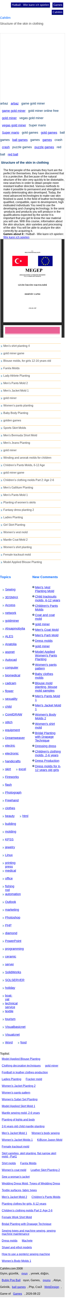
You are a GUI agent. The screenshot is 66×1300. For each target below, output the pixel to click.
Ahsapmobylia (9, 628)
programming (9, 949)
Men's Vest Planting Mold (44, 589)
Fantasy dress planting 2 (18, 509)
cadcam (8, 683)
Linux (7, 855)
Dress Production (47, 761)
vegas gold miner (14, 125)
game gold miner (14, 111)
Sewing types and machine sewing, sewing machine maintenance (29, 1232)
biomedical (8, 675)
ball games (20, 140)
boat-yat (8, 996)
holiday (7, 988)
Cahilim (57, 12)
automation (8, 894)
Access (7, 605)
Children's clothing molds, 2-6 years (48, 753)
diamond (8, 933)
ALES (7, 636)
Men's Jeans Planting (16, 442)
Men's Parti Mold (46, 635)
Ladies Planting (13, 517)
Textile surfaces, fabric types (19, 1190)
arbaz (15, 103)
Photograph (8, 792)
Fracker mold (34, 1079)
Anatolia (8, 644)
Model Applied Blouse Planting (22, 562)
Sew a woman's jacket (16, 1176)
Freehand (8, 800)
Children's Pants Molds (46, 1196)
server (7, 964)
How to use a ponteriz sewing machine (26, 1254)
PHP (7, 925)
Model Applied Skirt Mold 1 (18, 1106)
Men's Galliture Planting (18, 487)
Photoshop (8, 917)
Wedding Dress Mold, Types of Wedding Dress (31, 1183)
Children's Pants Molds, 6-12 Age (24, 465)
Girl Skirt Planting (14, 524)
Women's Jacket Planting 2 (19, 1085)
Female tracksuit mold (17, 554)
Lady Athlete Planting (16, 375)
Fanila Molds (11, 368)
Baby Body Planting (15, 412)
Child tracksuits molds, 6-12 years (47, 598)
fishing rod (8, 886)
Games (57, 4)
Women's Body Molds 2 (45, 716)
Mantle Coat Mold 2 (15, 539)
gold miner (9, 118)
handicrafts (8, 761)
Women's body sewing (46, 1133)
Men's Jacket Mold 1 (16, 390)
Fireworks (8, 777)
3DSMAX (8, 597)
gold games (49, 132)
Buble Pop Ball (11, 1280)
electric (7, 745)
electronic (8, 753)
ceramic (8, 956)
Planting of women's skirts (19, 502)
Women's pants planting (18, 405)
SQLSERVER (9, 980)
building (8, 824)
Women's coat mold (14, 1169)
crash (6, 147)
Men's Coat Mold (47, 630)
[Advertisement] (33, 66)
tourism (7, 1019)
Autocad (8, 660)
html (24, 816)
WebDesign (51, 1286)
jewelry (7, 847)
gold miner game (13, 353)
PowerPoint (8, 941)
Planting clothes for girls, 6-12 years (24, 1203)
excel (21, 769)
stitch (7, 722)
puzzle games (44, 147)
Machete (27, 1240)
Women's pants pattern (16, 1092)
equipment (8, 730)
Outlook (8, 902)
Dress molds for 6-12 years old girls (48, 768)
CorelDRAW (8, 714)
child (7, 706)
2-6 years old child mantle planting (23, 1126)
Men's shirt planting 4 (16, 345)
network (8, 613)
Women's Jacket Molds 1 (17, 1139)
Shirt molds (9, 1163)
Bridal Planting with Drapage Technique (45, 736)
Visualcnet (8, 1034)
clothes (7, 808)
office (7, 878)
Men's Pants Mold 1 (15, 494)
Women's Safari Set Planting (19, 1099)
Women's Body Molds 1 (16, 1260)
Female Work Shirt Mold (17, 1217)
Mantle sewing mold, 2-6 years (21, 1112)
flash (7, 784)
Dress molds (44, 641)
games (47, 140)
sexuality (8, 699)
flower (7, 691)
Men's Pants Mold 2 (15, 383)
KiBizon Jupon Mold (49, 1139)
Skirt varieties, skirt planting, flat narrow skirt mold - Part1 (29, 1155)
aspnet (7, 652)
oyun (24, 1273)
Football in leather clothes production (25, 1072)
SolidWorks (8, 972)
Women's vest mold (15, 532)
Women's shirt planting (17, 547)
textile (7, 1011)
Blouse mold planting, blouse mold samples (46, 686)
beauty (7, 816)
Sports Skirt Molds (14, 427)
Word (7, 1042)
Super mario (10, 132)
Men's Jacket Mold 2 (14, 1196)
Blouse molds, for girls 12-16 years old (27, 360)
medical (8, 870)
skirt (7, 769)
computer (8, 667)
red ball (13, 154)
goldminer (8, 620)
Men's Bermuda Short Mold (20, 435)
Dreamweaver (9, 738)
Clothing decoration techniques (21, 1065)
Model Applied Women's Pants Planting (46, 655)
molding (8, 831)
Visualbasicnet (9, 1027)
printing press (9, 863)
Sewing (7, 589)
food (22, 1042)
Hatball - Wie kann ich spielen (30, 4)
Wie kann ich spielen (16, 237)
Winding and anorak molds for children (27, 457)
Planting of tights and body (18, 1119)
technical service (9, 1004)
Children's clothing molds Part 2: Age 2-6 (28, 480)
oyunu (47, 1280)
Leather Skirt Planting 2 (45, 1169)
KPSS (7, 839)
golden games (12, 420)
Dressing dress (45, 746)
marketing (8, 909)
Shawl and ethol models (17, 1247)
